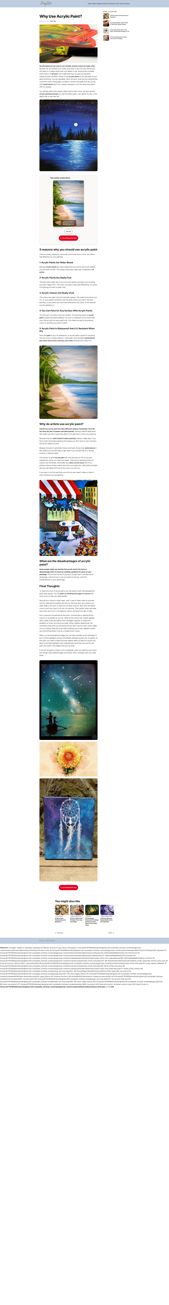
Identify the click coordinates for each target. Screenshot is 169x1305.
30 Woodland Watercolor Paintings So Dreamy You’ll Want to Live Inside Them (91, 921)
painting (93, 434)
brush (45, 611)
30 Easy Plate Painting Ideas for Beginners (60, 920)
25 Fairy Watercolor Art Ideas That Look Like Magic (76, 920)
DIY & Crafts (59, 916)
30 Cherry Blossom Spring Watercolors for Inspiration (106, 920)
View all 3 (68, 231)
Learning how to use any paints (60, 577)
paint (45, 282)
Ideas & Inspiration (76, 916)
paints (75, 569)
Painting (53, 21)
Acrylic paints (51, 302)
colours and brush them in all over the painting (56, 608)
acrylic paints (68, 254)
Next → (111, 933)
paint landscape (50, 441)
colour (68, 468)
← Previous (59, 933)
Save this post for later (69, 238)
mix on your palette (46, 300)
